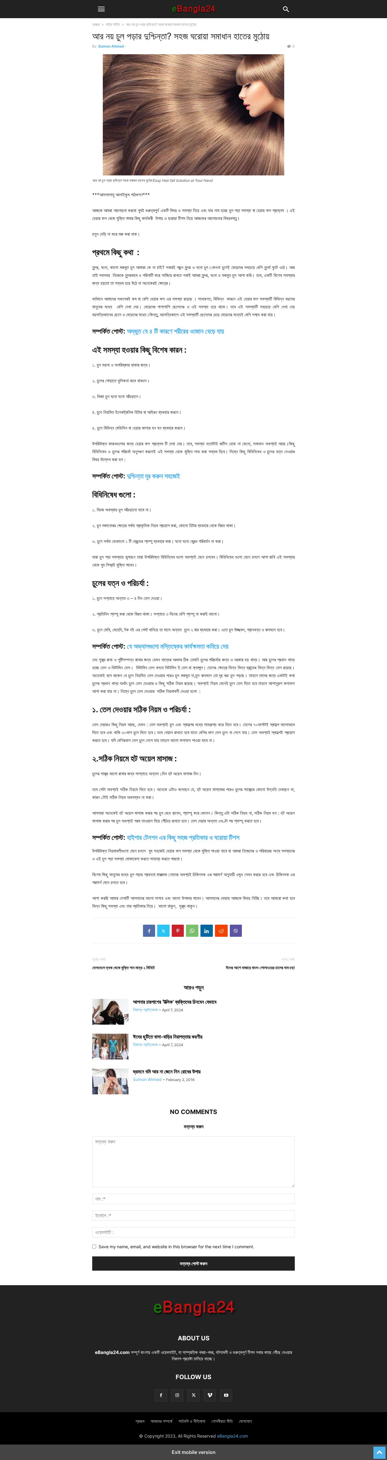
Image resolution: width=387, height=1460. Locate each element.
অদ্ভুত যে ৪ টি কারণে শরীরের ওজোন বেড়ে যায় (175, 331)
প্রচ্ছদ (96, 24)
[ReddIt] (221, 931)
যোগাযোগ (245, 1421)
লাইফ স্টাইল (113, 24)
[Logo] (194, 1320)
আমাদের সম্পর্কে (161, 1421)
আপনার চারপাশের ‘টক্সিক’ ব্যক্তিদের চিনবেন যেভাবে (174, 1002)
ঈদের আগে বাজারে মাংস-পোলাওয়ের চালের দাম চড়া (260, 967)
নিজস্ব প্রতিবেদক (145, 1009)
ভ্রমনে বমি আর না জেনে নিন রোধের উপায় (166, 1072)
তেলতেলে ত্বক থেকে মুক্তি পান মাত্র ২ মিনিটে (123, 967)
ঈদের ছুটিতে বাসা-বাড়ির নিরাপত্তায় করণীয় (167, 1037)
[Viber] (236, 931)
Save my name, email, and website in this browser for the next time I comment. (176, 1246)
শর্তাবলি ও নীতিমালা (191, 1421)
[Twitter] (163, 931)
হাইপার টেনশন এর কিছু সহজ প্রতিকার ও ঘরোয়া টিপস (183, 837)
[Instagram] (177, 1395)
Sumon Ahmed (111, 46)
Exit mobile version (194, 1452)
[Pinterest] (178, 931)
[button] (101, 9)
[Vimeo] (210, 1395)
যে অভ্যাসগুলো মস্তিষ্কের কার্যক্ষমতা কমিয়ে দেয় (178, 646)
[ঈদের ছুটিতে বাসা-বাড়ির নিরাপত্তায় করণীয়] (110, 1047)
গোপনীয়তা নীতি (222, 1421)
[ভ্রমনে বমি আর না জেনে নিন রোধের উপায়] (110, 1082)
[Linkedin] (206, 931)
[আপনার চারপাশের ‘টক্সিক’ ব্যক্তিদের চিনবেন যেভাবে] (110, 1012)
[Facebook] (149, 931)
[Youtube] (226, 1395)
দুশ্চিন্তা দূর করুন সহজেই (153, 476)
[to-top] (379, 1450)
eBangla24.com (112, 1352)
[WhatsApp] (192, 931)
